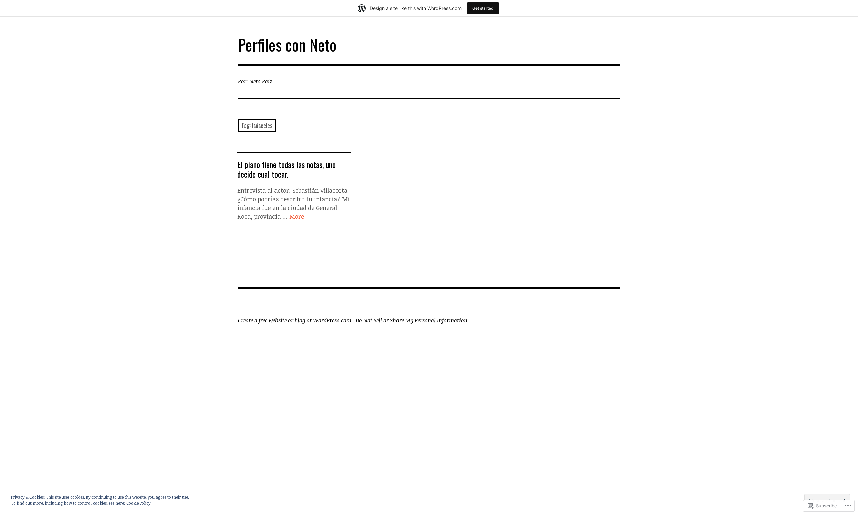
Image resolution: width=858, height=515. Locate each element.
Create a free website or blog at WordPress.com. (295, 320)
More (296, 216)
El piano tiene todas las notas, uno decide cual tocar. (286, 169)
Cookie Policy (138, 503)
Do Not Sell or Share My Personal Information (411, 320)
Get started (483, 8)
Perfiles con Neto (287, 44)
